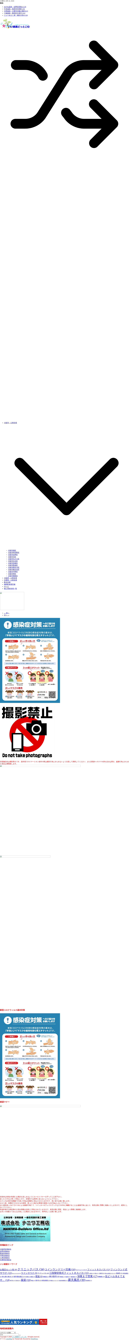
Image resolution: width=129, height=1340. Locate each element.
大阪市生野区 (13, 555)
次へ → (6, 615)
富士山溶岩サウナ (110, 1273)
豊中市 (38, 1280)
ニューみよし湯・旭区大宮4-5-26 (16, 15)
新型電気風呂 (19, 1276)
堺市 (96, 1273)
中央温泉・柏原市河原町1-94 (14, 9)
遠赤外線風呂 (63, 1280)
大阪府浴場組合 (5, 1249)
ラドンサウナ (29, 1273)
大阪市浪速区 (13, 563)
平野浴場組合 (5, 1255)
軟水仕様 (7, 582)
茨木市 (17, 1280)
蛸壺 (33, 1280)
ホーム (6, 586)
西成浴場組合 (5, 1253)
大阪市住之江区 (13, 559)
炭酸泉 (101, 1276)
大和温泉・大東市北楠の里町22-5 (16, 11)
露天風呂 (76, 1279)
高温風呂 (89, 1280)
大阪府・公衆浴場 (10, 578)
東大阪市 (54, 1276)
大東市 (102, 1273)
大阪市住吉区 (13, 561)
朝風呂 (46, 1276)
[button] (66, 548)
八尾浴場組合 (5, 1258)
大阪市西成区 (13, 565)
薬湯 (26, 1280)
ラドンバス (43, 1273)
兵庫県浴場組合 (5, 1260)
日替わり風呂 (30, 1276)
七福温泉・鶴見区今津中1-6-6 (14, 13)
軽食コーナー (54, 1280)
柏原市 (67, 1276)
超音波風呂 (46, 1280)
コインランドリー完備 (60, 1269)
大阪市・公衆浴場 (10, 423)
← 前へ (6, 613)
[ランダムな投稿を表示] (64, 158)
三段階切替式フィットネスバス (69, 1273)
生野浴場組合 (5, 1251)
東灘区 (62, 1276)
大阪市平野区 (13, 571)
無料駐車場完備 (9, 584)
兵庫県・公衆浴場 (10, 580)
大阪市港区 (12, 574)
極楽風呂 (74, 1276)
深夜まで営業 (87, 1276)
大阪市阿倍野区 (13, 552)
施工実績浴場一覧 (10, 588)
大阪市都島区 (13, 576)
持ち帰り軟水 (7, 1276)
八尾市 (91, 1273)
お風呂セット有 (8, 1269)
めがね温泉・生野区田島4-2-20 (15, 7)
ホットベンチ (16, 1273)
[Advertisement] (60, 1301)
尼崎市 (119, 1273)
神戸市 (12, 1280)
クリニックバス (30, 1269)
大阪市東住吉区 (13, 569)
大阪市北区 (12, 557)
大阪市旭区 (12, 550)
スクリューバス (81, 1270)
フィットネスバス (98, 1269)
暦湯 (39, 1276)
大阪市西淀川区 (13, 567)
